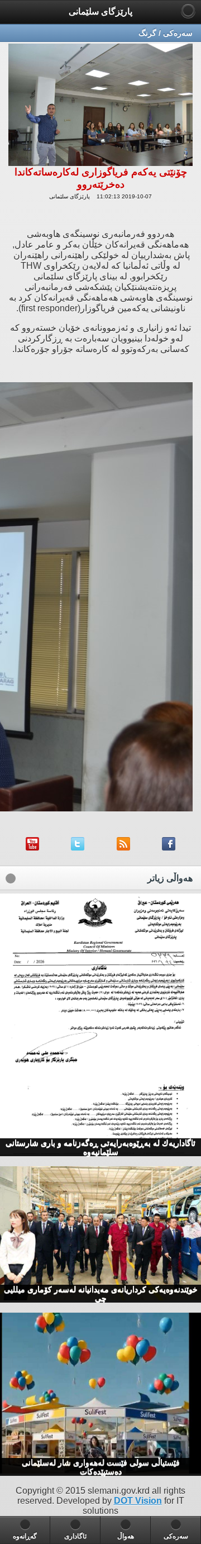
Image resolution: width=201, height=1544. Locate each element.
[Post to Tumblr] (32, 847)
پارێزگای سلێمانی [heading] (100, 11)
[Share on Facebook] (168, 847)
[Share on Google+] (77, 847)
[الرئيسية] (188, 10)
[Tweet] (123, 847)
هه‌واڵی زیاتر (170, 878)
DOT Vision (138, 1500)
